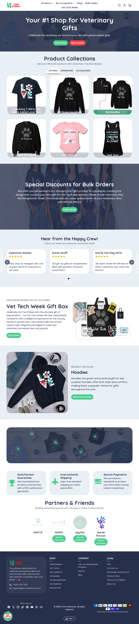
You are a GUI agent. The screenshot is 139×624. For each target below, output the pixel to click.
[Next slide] (131, 262)
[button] (119, 5)
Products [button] (46, 3)
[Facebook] (9, 606)
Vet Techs (54, 568)
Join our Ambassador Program (88, 565)
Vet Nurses (55, 576)
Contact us (112, 568)
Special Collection (59, 538)
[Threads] (36, 606)
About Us (111, 584)
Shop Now (60, 42)
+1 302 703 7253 (20, 584)
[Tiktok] (22, 606)
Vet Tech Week (69, 7)
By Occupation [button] (64, 3)
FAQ (109, 564)
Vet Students (56, 572)
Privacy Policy (113, 576)
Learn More (70, 209)
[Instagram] (18, 606)
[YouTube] (32, 606)
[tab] (68, 278)
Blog (79, 3)
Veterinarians (56, 564)
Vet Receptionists (58, 580)
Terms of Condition (116, 580)
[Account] (124, 5)
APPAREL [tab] (53, 70)
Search (81, 571)
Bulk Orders (91, 3)
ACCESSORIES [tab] (83, 70)
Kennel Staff (55, 587)
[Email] (41, 606)
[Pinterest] (27, 606)
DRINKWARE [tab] (67, 70)
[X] (13, 606)
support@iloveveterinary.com (27, 588)
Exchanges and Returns (118, 572)
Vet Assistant (56, 584)
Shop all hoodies (82, 396)
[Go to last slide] (7, 262)
